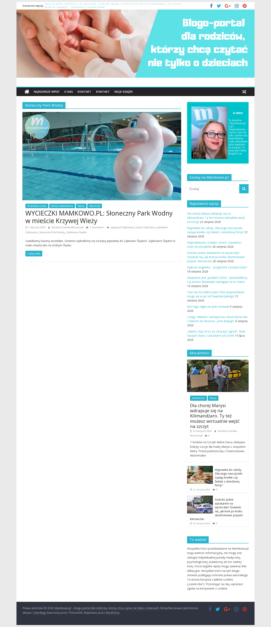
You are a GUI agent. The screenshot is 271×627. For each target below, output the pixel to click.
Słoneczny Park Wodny (51, 232)
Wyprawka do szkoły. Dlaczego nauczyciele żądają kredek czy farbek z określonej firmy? (228, 477)
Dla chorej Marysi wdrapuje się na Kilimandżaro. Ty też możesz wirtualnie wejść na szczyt (216, 218)
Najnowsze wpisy (47, 91)
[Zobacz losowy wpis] (244, 92)
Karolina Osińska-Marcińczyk (68, 227)
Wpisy (81, 206)
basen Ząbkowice (146, 227)
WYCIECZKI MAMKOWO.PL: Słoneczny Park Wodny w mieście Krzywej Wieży (99, 217)
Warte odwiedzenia (62, 206)
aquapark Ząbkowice (122, 227)
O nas (68, 91)
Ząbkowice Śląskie (76, 232)
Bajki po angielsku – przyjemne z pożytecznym (217, 267)
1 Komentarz (96, 227)
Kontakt (84, 91)
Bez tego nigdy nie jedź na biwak (208, 306)
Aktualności (198, 398)
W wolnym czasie (36, 206)
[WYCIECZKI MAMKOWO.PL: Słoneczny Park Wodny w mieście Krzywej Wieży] (101, 114)
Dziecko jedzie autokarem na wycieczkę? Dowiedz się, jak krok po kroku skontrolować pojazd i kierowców (113, 6)
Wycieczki (94, 206)
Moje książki (123, 91)
